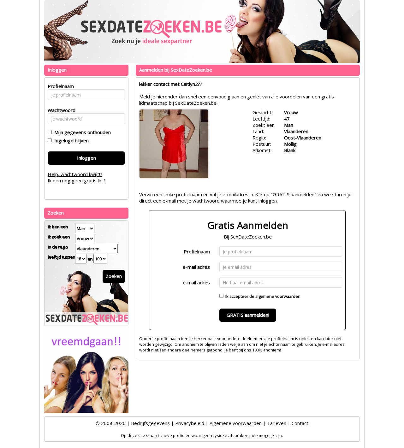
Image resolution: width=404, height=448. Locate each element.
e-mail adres (196, 267)
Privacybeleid (189, 423)
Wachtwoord (60, 110)
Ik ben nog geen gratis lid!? (77, 180)
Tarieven (276, 423)
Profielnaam (197, 251)
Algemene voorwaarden (236, 423)
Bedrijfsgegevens (150, 423)
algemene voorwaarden (277, 296)
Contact (300, 423)
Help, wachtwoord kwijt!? (75, 174)
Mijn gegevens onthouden (81, 132)
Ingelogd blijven (70, 140)
